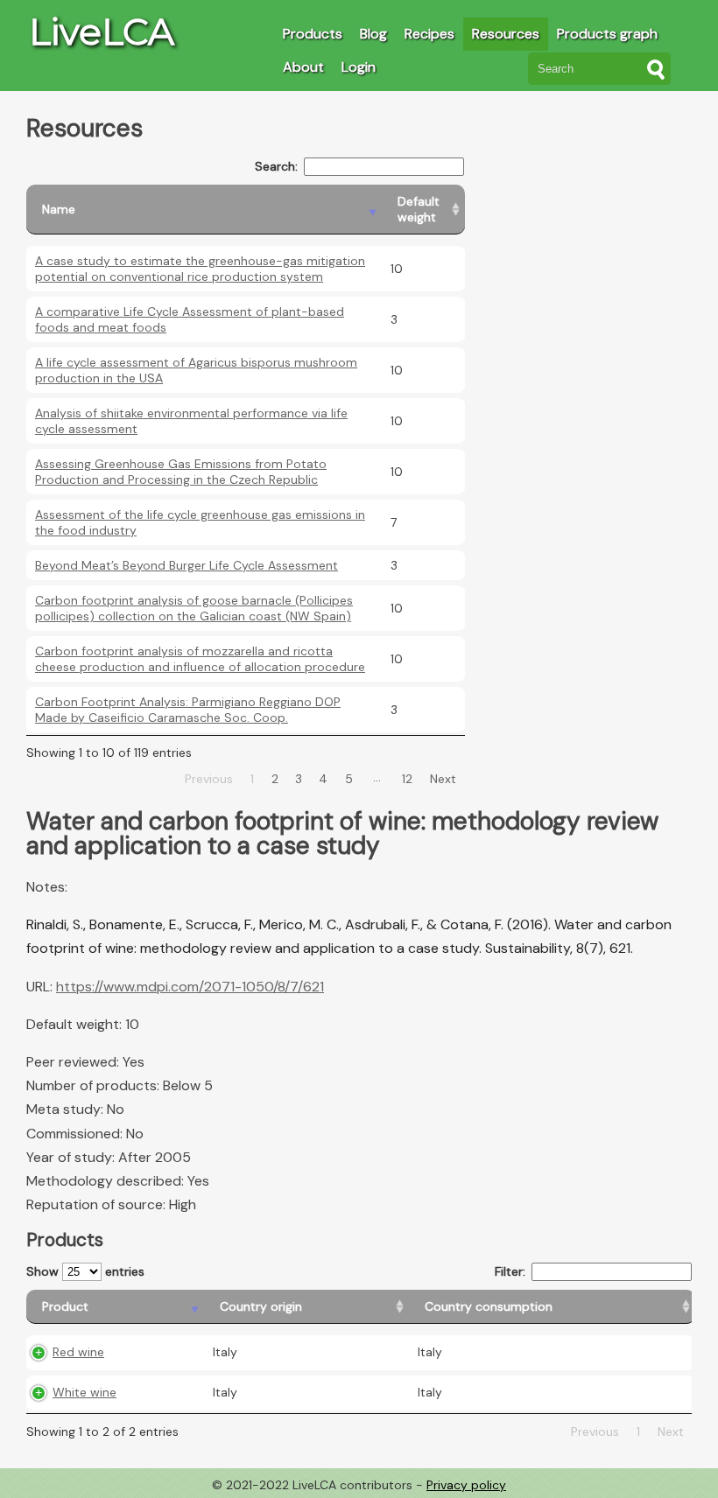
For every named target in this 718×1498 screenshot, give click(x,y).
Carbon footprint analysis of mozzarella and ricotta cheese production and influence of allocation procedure (200, 659)
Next (443, 779)
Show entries (85, 1271)
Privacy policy (466, 1485)
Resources (505, 33)
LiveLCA (101, 31)
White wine (84, 1392)
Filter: (510, 1271)
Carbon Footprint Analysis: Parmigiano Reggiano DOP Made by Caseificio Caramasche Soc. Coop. (188, 709)
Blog (373, 33)
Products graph (607, 33)
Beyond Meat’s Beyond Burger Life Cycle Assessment (186, 565)
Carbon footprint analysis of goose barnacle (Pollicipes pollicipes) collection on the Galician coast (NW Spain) (194, 608)
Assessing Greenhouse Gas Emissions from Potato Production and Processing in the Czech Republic (181, 471)
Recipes (429, 33)
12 (407, 779)
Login (358, 67)
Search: (276, 166)
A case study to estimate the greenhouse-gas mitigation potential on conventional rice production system (200, 268)
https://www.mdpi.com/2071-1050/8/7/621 (190, 986)
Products (312, 33)
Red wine (78, 1352)
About (303, 67)
